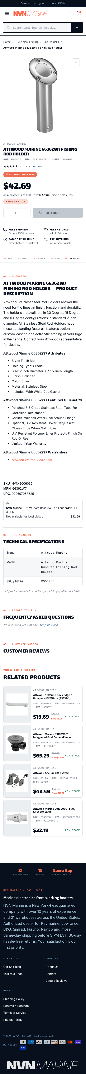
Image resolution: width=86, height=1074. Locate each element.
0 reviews (35, 166)
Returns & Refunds (16, 1005)
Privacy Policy (13, 1019)
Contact (51, 973)
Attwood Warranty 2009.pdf (32, 460)
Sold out (51, 213)
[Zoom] (76, 62)
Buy (8, 258)
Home (7, 41)
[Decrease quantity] (8, 212)
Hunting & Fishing (26, 41)
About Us (52, 966)
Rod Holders (51, 41)
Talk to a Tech (13, 973)
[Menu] (6, 13)
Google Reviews (56, 980)
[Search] (77, 27)
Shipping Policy (13, 999)
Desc (23, 258)
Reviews (72, 258)
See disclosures (62, 195)
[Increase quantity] (26, 212)
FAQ (55, 258)
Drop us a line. (49, 625)
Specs (39, 258)
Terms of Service (14, 1012)
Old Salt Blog (12, 966)
